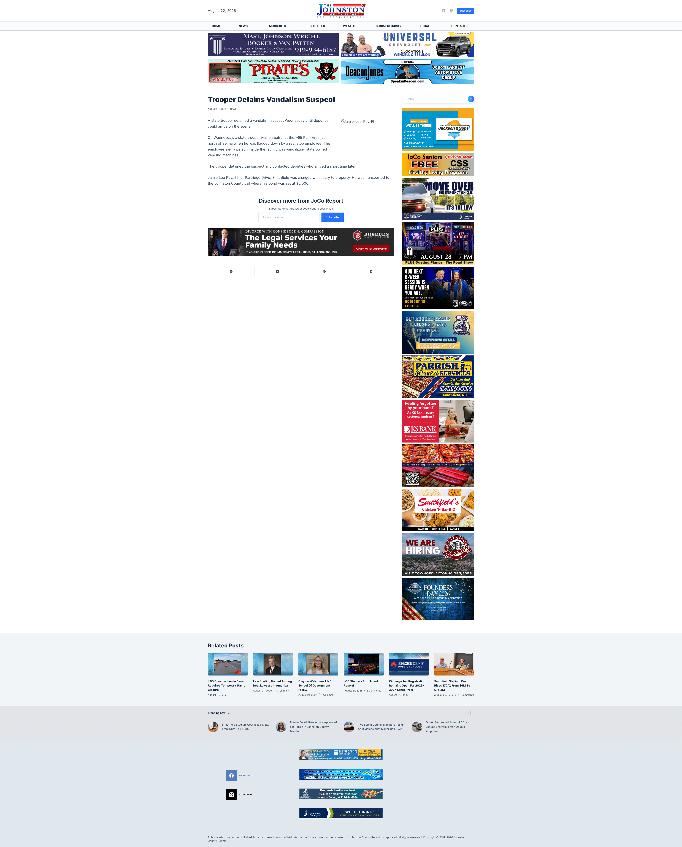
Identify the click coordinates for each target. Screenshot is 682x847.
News (243, 26)
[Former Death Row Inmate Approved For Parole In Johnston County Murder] (281, 727)
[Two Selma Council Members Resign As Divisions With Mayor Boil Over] (349, 727)
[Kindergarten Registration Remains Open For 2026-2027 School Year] (409, 664)
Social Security (389, 26)
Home (216, 26)
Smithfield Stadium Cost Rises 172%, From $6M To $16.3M (452, 685)
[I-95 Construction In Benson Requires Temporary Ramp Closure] (228, 664)
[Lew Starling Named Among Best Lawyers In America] (273, 664)
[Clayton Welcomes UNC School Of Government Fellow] (318, 664)
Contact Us (460, 26)
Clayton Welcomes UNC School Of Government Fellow (315, 685)
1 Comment (282, 690)
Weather (350, 26)
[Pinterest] (324, 271)
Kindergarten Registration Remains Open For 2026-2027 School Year (407, 685)
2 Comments (374, 690)
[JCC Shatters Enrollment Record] (364, 664)
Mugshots (277, 26)
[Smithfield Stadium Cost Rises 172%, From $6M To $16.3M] (454, 664)
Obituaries (316, 26)
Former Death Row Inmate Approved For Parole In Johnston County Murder (313, 727)
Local (425, 26)
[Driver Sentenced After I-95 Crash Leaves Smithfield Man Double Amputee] (417, 727)
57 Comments (466, 694)
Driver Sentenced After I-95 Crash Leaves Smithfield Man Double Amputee (448, 727)
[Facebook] (443, 10)
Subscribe (466, 10)
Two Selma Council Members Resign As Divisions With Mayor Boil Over (381, 727)
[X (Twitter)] (451, 10)
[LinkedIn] (371, 271)
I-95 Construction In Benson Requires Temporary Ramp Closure (227, 685)
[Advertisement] (443, 774)
